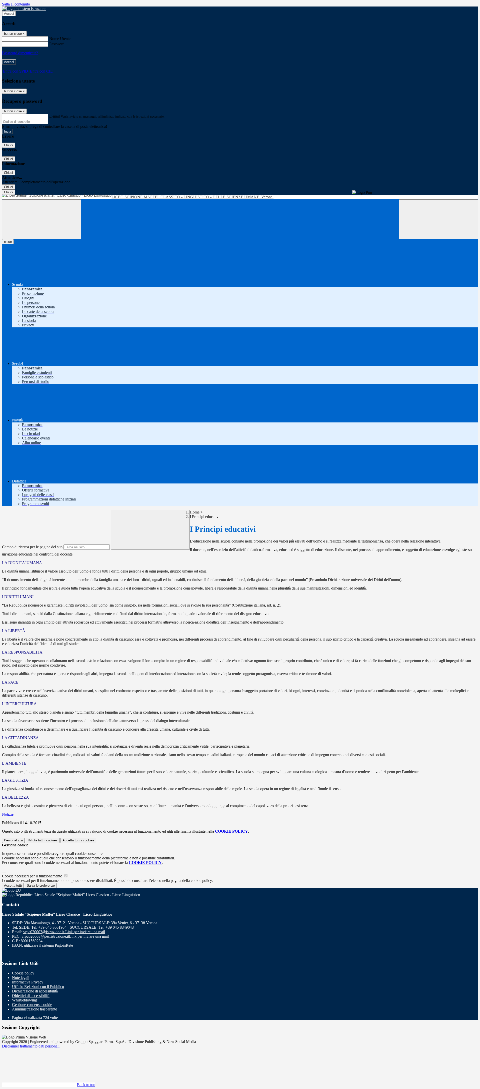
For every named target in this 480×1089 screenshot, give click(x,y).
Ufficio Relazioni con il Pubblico (38, 986)
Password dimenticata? (20, 53)
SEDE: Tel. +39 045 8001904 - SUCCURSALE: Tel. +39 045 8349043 (76, 927)
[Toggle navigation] (41, 219)
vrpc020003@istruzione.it (64, 932)
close (8, 242)
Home (195, 512)
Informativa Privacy (27, 982)
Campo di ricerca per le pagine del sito (32, 547)
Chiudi (8, 145)
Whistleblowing (24, 1000)
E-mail (54, 116)
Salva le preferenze (41, 885)
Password (56, 44)
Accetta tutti (78, 840)
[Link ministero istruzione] (24, 9)
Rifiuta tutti (43, 840)
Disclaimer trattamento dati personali (31, 1046)
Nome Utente (59, 39)
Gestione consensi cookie (32, 1004)
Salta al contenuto (16, 4)
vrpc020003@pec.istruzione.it (65, 936)
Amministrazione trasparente (34, 1009)
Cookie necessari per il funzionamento (32, 876)
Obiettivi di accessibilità (31, 995)
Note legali (20, 977)
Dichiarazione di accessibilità (35, 991)
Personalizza (13, 840)
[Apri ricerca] (438, 219)
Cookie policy (23, 973)
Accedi (9, 14)
